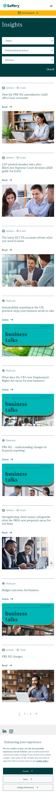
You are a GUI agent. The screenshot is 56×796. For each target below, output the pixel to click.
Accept (26, 771)
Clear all (50, 69)
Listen (5, 319)
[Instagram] (11, 731)
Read (4, 106)
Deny (25, 779)
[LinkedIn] (4, 731)
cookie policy (42, 761)
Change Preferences (25, 787)
